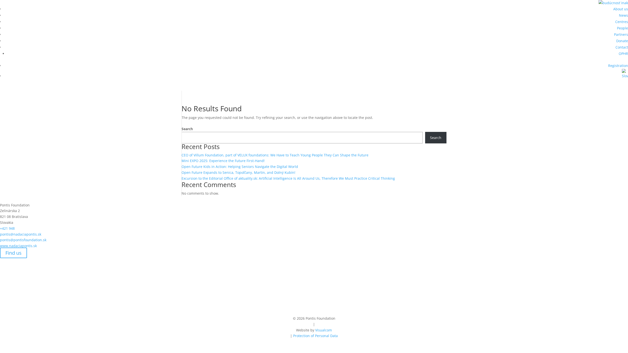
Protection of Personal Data (315, 335)
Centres (621, 21)
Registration (618, 65)
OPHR (623, 53)
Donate (622, 40)
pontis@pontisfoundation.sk (23, 240)
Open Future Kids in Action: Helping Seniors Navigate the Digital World (240, 166)
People (622, 28)
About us (620, 9)
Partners (621, 34)
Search (187, 128)
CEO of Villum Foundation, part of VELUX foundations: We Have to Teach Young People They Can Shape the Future (275, 155)
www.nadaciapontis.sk (18, 245)
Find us (13, 253)
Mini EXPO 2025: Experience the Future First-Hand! (223, 160)
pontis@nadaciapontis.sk (20, 234)
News (623, 15)
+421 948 (14, 228)
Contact (621, 47)
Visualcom (323, 330)
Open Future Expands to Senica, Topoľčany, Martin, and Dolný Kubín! (238, 172)
